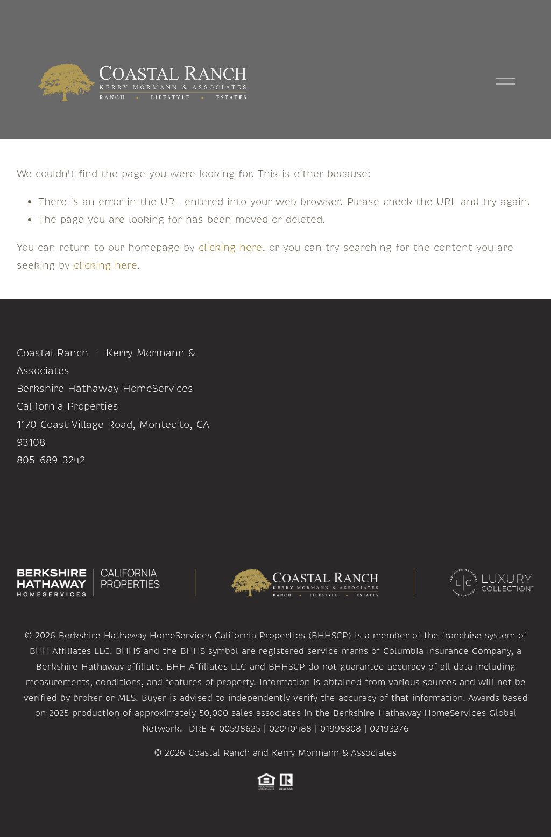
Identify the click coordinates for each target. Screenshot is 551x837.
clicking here (230, 247)
